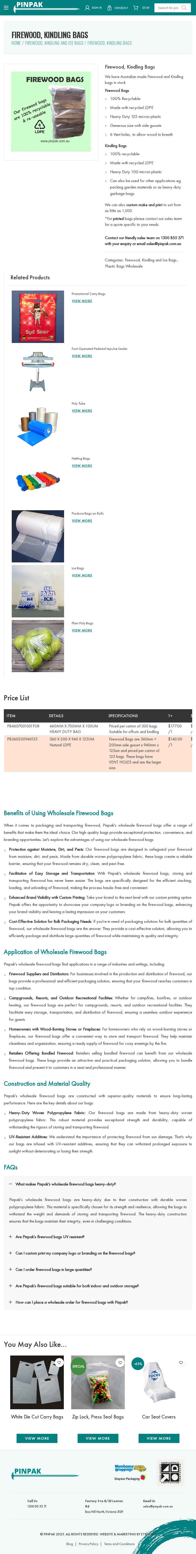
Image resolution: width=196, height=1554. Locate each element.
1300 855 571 (172, 237)
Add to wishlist (59, 1362)
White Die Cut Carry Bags (37, 1417)
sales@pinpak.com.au (163, 243)
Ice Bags (78, 568)
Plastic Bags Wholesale (124, 266)
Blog (69, 1543)
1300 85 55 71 (37, 1503)
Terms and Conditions (119, 1543)
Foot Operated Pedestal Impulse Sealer (99, 349)
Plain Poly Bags (82, 623)
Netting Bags (81, 458)
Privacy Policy (88, 1543)
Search (184, 7)
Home (16, 43)
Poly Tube (78, 403)
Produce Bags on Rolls (88, 513)
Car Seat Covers (159, 1417)
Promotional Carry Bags (88, 294)
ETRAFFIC (148, 1534)
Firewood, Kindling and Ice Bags (54, 43)
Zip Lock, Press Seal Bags (98, 1417)
